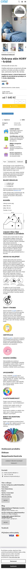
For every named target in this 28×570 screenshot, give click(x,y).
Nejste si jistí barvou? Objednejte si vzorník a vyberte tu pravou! (13, 508)
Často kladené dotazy (7, 488)
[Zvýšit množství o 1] (24, 101)
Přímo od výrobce (6, 494)
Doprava (4, 490)
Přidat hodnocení (7, 113)
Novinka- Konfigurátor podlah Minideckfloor (13, 484)
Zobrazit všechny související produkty (14, 462)
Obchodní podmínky (7, 496)
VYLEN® (14, 375)
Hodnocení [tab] (20, 161)
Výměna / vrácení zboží (7, 492)
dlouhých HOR (17, 190)
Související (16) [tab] (11, 161)
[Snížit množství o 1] (16, 101)
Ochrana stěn (17, 123)
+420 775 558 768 (8, 474)
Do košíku (15, 106)
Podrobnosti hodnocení (8, 54)
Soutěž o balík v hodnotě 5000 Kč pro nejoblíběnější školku (11, 517)
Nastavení (13, 561)
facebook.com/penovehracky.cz (12, 476)
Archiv (5, 500)
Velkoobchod (5, 486)
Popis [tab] (4, 161)
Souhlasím (13, 566)
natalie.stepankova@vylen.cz (11, 472)
